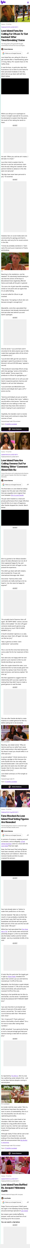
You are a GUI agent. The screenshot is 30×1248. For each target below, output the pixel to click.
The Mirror (14, 1076)
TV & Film (8, 24)
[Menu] (28, 2)
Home (3, 24)
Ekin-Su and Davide (17, 495)
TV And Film (8, 424)
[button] (28, 53)
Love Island (14, 424)
